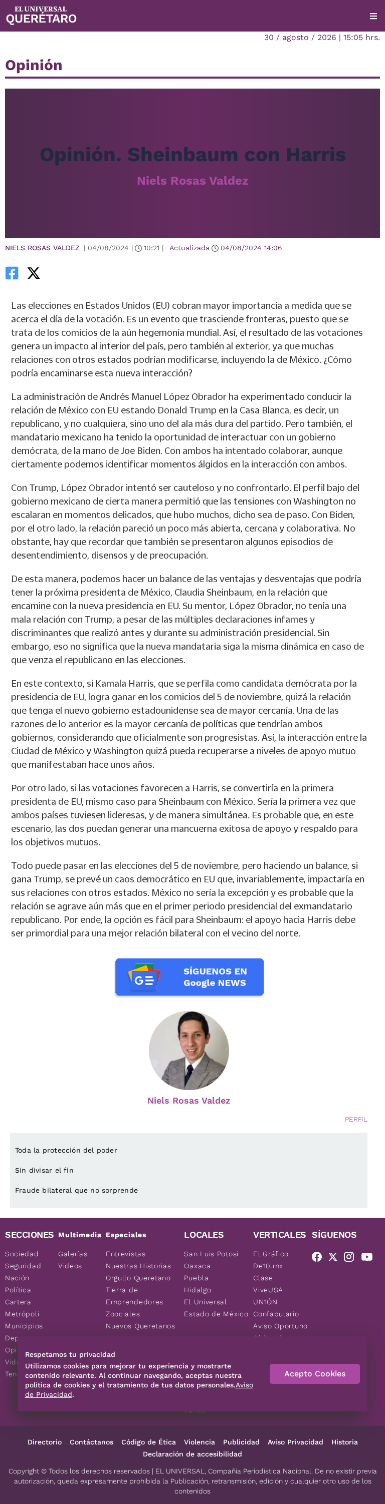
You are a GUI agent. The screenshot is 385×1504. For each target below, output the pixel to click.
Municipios (24, 1326)
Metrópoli (22, 1314)
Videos (70, 1266)
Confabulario (276, 1314)
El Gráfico (271, 1254)
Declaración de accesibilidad (192, 1454)
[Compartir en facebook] (12, 273)
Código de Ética (148, 1442)
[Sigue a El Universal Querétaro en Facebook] (320, 1259)
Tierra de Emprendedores (134, 1296)
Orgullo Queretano (138, 1278)
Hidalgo (197, 1290)
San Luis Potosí (211, 1254)
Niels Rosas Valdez (192, 181)
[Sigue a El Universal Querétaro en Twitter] (336, 1259)
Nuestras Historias (138, 1266)
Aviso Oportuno (280, 1326)
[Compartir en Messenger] (69, 273)
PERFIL (356, 1119)
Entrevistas (126, 1254)
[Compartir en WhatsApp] (51, 273)
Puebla (196, 1278)
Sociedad (22, 1254)
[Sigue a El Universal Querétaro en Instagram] (352, 1259)
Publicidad (241, 1442)
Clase (263, 1278)
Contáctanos (91, 1442)
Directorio (45, 1442)
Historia (344, 1442)
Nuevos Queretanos (140, 1326)
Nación (17, 1278)
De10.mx (268, 1266)
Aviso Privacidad (295, 1442)
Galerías (73, 1254)
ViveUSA (268, 1290)
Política (18, 1290)
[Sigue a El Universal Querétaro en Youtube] (370, 1259)
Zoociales (123, 1314)
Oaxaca (197, 1266)
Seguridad (23, 1266)
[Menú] (373, 16)
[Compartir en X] (34, 273)
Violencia (199, 1442)
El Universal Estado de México (216, 1308)
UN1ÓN (265, 1302)
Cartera (18, 1302)
